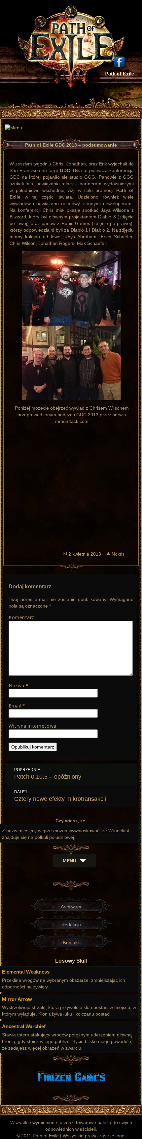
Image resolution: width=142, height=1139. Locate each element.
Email (17, 706)
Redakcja (71, 924)
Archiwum (71, 906)
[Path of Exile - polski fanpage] (119, 61)
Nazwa (19, 685)
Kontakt (71, 942)
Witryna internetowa (32, 726)
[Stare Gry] (71, 1075)
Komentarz (21, 617)
